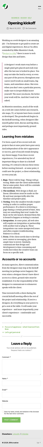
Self (30, 18)
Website (5, 401)
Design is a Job (9, 53)
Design (24, 18)
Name (5, 379)
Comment (6, 357)
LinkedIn (16, 434)
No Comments (31, 28)
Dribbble (24, 434)
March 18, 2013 (15, 28)
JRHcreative (13, 443)
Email (4, 390)
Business (15, 18)
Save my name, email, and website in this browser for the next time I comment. (21, 413)
